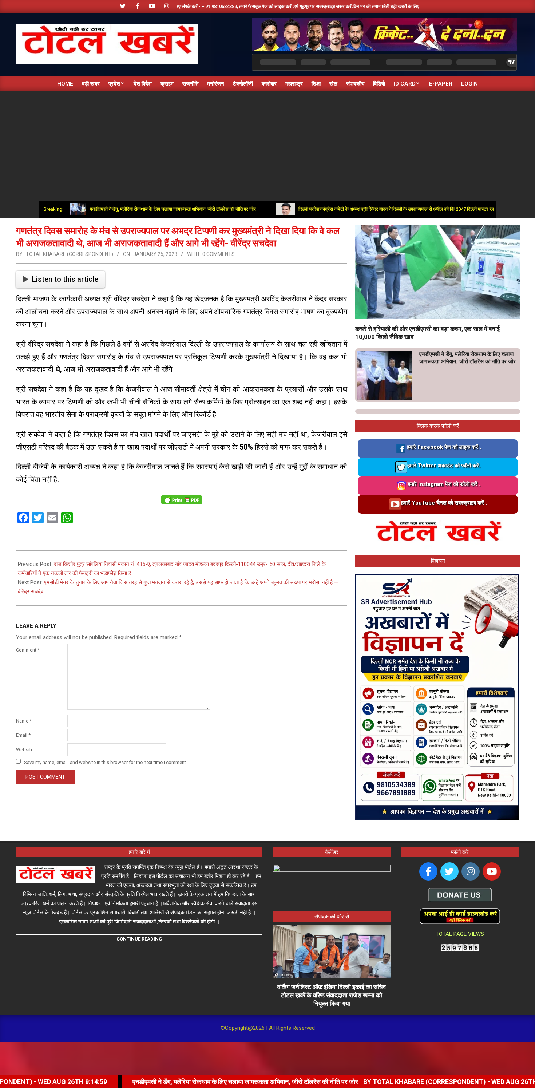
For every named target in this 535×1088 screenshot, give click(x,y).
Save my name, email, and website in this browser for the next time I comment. (105, 762)
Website (24, 749)
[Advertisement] (267, 146)
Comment (28, 650)
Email (23, 735)
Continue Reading (139, 939)
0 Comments (218, 254)
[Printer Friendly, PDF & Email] (181, 499)
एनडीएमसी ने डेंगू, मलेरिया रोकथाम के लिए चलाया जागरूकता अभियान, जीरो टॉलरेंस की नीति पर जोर (140, 209)
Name (24, 721)
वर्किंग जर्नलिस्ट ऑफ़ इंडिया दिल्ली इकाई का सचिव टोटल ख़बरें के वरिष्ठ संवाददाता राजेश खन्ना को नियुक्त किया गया (331, 995)
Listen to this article (65, 279)
